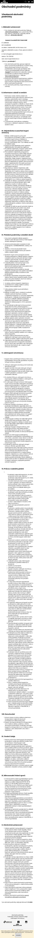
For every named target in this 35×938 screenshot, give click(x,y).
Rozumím (18, 935)
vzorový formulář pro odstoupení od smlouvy (17, 896)
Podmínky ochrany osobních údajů (17, 916)
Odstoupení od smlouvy (17, 918)
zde (13, 935)
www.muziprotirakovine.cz (12, 75)
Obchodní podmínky (17, 915)
